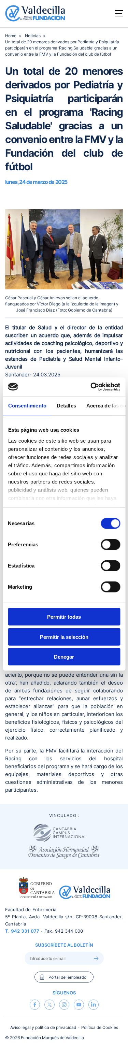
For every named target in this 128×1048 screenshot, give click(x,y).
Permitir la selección (64, 637)
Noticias (33, 35)
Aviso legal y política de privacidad (43, 1027)
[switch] (110, 544)
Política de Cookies (99, 1027)
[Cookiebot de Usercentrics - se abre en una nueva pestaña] (91, 386)
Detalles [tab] (66, 405)
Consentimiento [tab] (27, 405)
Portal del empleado (67, 977)
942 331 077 (25, 931)
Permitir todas (64, 617)
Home (10, 35)
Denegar (64, 657)
